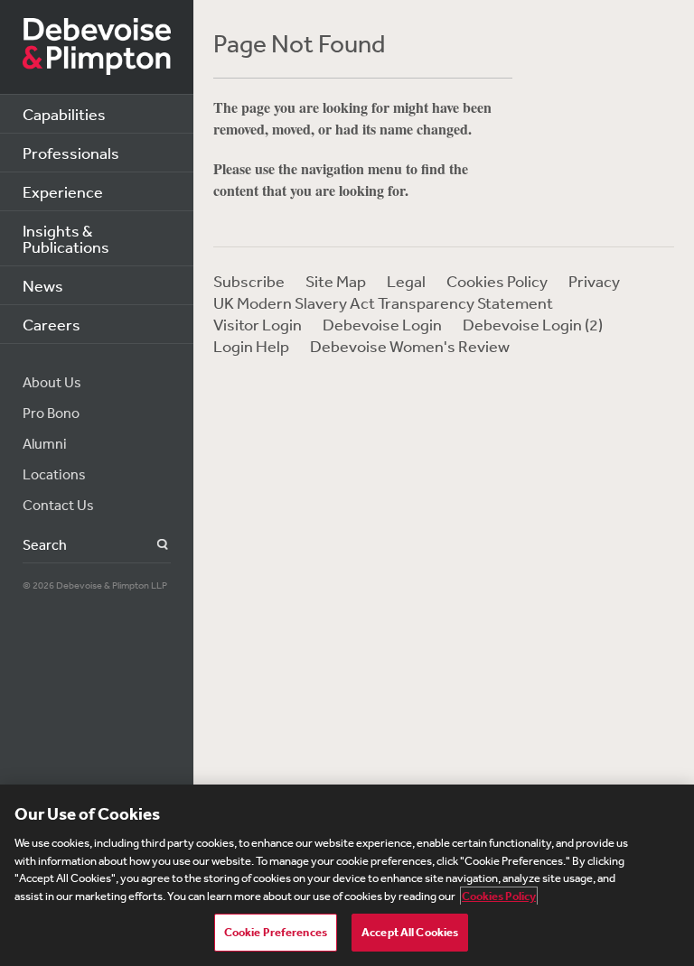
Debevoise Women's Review (410, 346)
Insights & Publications (66, 238)
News (43, 285)
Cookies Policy (497, 281)
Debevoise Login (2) (533, 324)
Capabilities (64, 114)
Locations (54, 474)
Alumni (45, 443)
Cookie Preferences (275, 932)
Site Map (335, 281)
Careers (51, 324)
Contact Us (58, 505)
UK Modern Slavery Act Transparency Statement (383, 302)
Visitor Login (257, 324)
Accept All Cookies (409, 932)
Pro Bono (51, 413)
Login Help (251, 346)
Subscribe (249, 281)
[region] (347, 875)
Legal (406, 281)
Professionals (71, 153)
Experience (63, 191)
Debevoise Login (382, 324)
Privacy (594, 281)
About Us (52, 382)
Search (152, 544)
